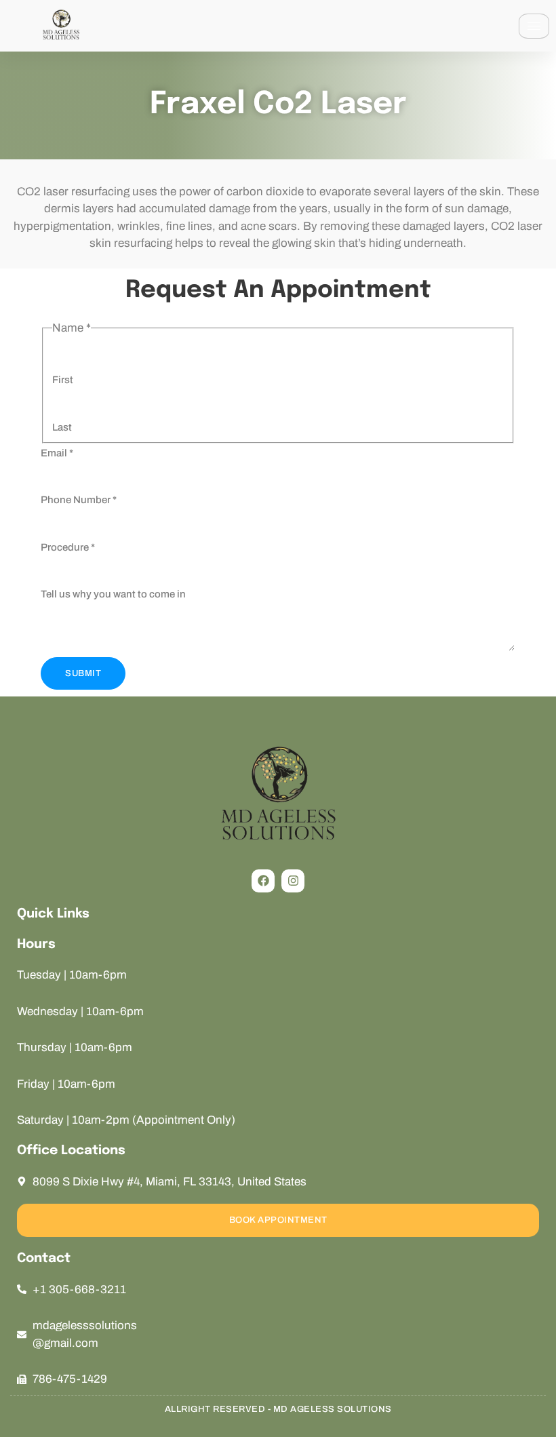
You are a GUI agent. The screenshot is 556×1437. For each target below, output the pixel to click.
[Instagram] (292, 880)
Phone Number (79, 499)
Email (57, 453)
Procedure (68, 547)
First (62, 379)
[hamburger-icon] (534, 26)
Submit (83, 673)
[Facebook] (263, 880)
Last (62, 427)
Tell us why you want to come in (113, 594)
